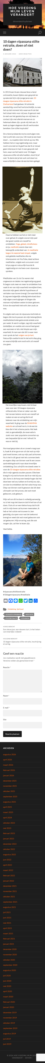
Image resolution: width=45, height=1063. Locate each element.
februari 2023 (9, 833)
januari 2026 (8, 775)
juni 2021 (7, 917)
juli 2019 (7, 1039)
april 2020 (7, 991)
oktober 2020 (9, 960)
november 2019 (10, 1017)
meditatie (14, 247)
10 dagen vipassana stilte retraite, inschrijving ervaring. (22, 641)
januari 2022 (8, 881)
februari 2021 (9, 938)
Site (4, 719)
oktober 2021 (9, 896)
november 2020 (10, 954)
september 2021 (10, 902)
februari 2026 (9, 770)
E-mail (6, 708)
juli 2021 (7, 912)
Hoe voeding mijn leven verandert (22, 11)
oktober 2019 (9, 1023)
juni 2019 (7, 1044)
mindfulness (32, 244)
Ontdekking (12, 609)
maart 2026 (8, 765)
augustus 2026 (9, 754)
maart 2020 (8, 996)
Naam (6, 696)
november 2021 (10, 891)
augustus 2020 (9, 970)
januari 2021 (8, 944)
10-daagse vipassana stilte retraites (25, 469)
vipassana (25, 618)
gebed (23, 244)
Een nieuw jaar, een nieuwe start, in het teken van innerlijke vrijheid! (21, 629)
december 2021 (9, 886)
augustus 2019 (9, 1033)
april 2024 (7, 817)
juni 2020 (7, 981)
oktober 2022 (9, 849)
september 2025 (10, 796)
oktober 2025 (9, 791)
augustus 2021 (9, 907)
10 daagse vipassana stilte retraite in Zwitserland (19, 101)
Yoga (18, 244)
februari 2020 (9, 1002)
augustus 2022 (9, 854)
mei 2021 (7, 923)
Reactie (7, 667)
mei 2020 (7, 986)
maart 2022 (8, 870)
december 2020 (9, 949)
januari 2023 (8, 838)
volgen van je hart (26, 335)
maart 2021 (8, 933)
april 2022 (7, 865)
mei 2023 (7, 828)
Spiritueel (20, 609)
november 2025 (10, 786)
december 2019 (9, 1012)
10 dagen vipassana (13, 614)
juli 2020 (7, 975)
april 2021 (7, 928)
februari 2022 (9, 875)
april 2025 (7, 807)
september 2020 (10, 965)
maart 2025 (8, 812)
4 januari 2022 (9, 54)
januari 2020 (8, 1007)
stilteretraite (11, 618)
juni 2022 (7, 859)
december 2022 (9, 844)
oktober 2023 (9, 823)
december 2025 (9, 780)
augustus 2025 (9, 802)
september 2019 (10, 1028)
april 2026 (7, 759)
